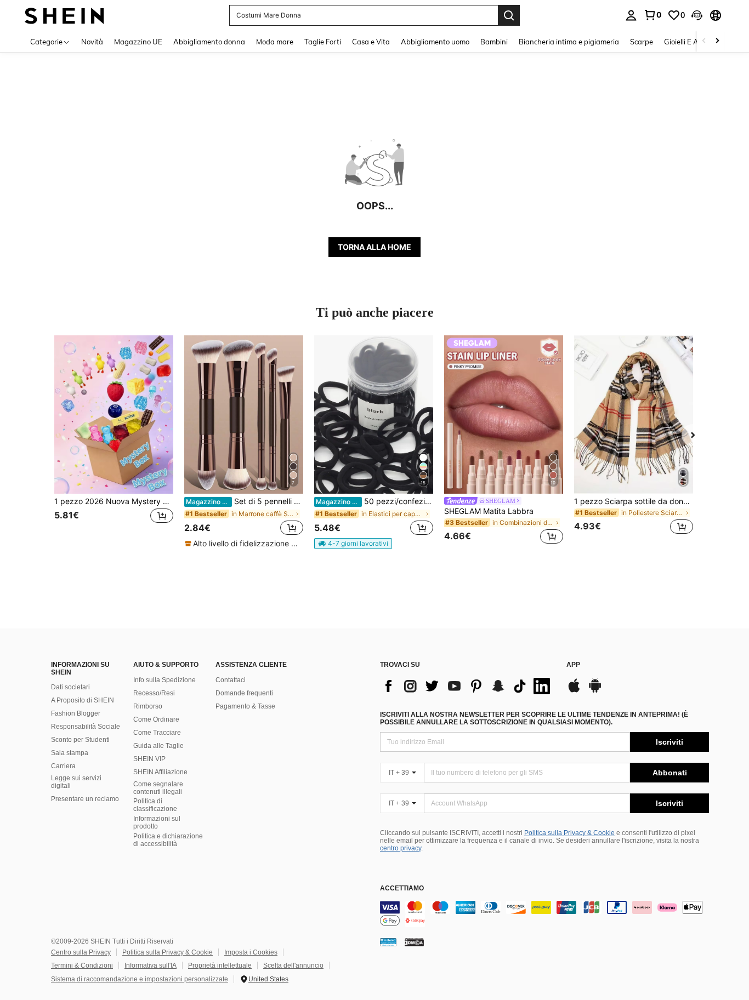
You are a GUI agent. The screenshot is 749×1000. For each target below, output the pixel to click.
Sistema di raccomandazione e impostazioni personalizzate (139, 979)
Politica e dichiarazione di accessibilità (168, 840)
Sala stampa (69, 753)
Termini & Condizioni (82, 965)
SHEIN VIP (149, 759)
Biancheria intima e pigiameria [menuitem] (569, 41)
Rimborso (147, 706)
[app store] (574, 691)
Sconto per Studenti (80, 740)
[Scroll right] (717, 41)
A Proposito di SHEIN (82, 700)
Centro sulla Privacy (81, 952)
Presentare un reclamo (85, 799)
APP (573, 664)
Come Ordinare (156, 719)
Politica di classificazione (155, 805)
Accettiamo (402, 888)
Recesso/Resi (154, 693)
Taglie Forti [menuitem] (322, 41)
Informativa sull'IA (150, 965)
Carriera (63, 766)
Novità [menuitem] (92, 41)
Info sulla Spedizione (164, 680)
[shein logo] (64, 15)
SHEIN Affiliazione (160, 772)
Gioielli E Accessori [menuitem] (694, 41)
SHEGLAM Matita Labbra (489, 511)
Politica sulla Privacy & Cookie (569, 833)
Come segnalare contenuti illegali (158, 788)
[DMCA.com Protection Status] (414, 942)
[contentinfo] (544, 914)
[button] (696, 15)
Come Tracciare (157, 732)
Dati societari (70, 687)
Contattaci (230, 680)
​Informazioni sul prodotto (156, 822)
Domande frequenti (244, 693)
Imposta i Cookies (250, 952)
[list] (467, 686)
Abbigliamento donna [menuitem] (209, 41)
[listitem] (113, 441)
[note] (243, 543)
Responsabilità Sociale (85, 726)
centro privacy (400, 848)
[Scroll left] (704, 41)
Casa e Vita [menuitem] (371, 41)
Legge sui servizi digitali (76, 782)
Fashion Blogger (75, 713)
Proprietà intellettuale (220, 965)
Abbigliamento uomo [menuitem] (435, 41)
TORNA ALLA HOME (374, 247)
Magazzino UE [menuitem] (138, 41)
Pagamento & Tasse (245, 706)
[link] (652, 14)
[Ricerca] (509, 15)
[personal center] (631, 15)
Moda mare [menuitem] (274, 41)
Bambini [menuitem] (494, 41)
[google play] (595, 691)
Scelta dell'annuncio (293, 965)
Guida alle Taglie (158, 746)
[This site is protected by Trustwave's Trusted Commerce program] (388, 942)
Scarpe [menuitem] (641, 41)
